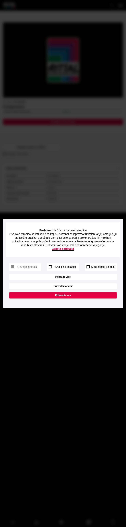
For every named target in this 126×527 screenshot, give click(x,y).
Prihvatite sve (63, 295)
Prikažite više (63, 277)
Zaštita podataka (63, 248)
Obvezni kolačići (27, 266)
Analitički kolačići (65, 266)
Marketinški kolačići (103, 266)
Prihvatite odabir (63, 286)
